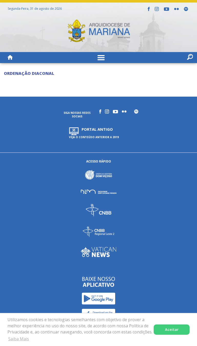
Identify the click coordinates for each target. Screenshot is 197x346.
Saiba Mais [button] (18, 339)
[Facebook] (149, 9)
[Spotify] (186, 9)
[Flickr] (176, 9)
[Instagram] (157, 9)
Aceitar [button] (172, 329)
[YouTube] (166, 9)
